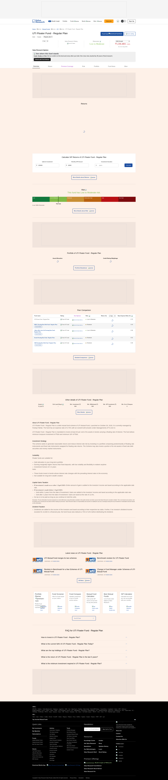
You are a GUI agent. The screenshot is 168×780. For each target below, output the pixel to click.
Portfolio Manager (71, 730)
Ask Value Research (90, 743)
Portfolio (65, 21)
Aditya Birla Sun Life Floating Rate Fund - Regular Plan (44, 331)
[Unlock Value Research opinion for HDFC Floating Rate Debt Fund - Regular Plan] (77, 325)
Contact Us (119, 736)
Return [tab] (50, 66)
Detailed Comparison (81, 357)
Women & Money (54, 736)
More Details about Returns (81, 177)
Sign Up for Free (107, 729)
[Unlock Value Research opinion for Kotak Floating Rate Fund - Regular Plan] (77, 338)
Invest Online (38, 326)
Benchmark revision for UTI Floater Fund (113, 558)
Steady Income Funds (37, 742)
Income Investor (53, 750)
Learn (100, 749)
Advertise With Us (121, 739)
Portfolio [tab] (96, 66)
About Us (119, 730)
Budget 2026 (53, 738)
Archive (52, 728)
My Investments (37, 728)
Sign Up (131, 21)
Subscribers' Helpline (55, 730)
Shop (100, 743)
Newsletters (87, 746)
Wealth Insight (56, 21)
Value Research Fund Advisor (93, 765)
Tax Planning (53, 752)
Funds (72, 21)
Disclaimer (81, 778)
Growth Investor (53, 748)
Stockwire (52, 758)
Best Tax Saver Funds (37, 744)
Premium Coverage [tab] (67, 66)
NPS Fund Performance (72, 747)
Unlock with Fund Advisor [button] (42, 59)
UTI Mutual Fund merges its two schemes (60, 558)
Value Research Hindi (90, 752)
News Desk (56, 561)
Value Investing (53, 744)
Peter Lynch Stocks (36, 755)
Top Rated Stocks (36, 751)
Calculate (128, 165)
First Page (52, 760)
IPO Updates (53, 756)
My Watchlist (36, 731)
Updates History (103, 746)
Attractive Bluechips (37, 753)
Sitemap (88, 778)
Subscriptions (36, 734)
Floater (39, 36)
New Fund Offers (71, 738)
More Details (81, 412)
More (95, 21)
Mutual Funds (46, 29)
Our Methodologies (90, 749)
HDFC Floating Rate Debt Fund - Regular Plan (45, 324)
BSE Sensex (35, 759)
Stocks (83, 21)
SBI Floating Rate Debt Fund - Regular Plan (45, 343)
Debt (33, 36)
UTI (58, 29)
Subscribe (109, 21)
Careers (118, 733)
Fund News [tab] (111, 66)
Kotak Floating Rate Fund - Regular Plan (44, 337)
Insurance (52, 754)
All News (81, 580)
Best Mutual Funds (71, 732)
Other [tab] (126, 66)
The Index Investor (54, 732)
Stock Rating (102, 752)
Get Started (52, 734)
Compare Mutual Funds (72, 734)
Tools (68, 728)
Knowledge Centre (89, 740)
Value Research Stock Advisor (93, 768)
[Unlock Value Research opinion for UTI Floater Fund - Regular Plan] (77, 320)
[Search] (118, 21)
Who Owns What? (71, 745)
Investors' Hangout (54, 742)
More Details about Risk (81, 211)
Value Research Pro (90, 771)
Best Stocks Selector (71, 740)
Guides (101, 740)
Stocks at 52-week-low (37, 757)
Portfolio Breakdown (81, 268)
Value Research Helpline (56, 740)
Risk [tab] (83, 66)
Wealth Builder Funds (37, 740)
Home (34, 29)
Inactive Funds (70, 749)
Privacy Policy (73, 778)
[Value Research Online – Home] (38, 21)
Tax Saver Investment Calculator (72, 743)
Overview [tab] (36, 66)
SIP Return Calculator (72, 736)
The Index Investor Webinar (56, 746)
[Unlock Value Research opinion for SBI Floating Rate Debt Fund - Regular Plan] (77, 343)
